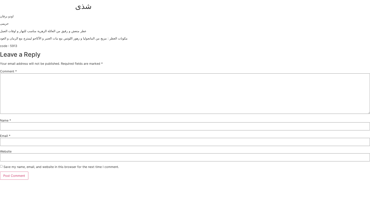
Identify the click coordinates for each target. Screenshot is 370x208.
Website (6, 151)
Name (5, 120)
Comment (8, 71)
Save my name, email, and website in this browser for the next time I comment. (61, 166)
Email (5, 135)
